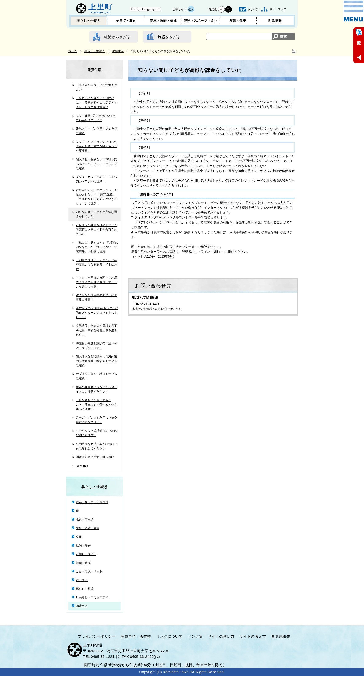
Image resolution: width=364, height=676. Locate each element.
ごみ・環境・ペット (89, 571)
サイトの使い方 (221, 636)
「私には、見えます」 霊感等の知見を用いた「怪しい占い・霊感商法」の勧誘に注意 (97, 247)
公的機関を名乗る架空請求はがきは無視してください (96, 446)
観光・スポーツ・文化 (200, 20)
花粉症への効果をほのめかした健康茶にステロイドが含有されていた (96, 229)
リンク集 (195, 636)
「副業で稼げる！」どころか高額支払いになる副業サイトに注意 (96, 264)
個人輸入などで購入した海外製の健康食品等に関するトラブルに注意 (96, 361)
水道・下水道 (85, 519)
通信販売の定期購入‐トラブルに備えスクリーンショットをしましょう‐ (97, 313)
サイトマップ (278, 9)
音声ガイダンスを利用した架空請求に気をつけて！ (96, 420)
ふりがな (252, 9)
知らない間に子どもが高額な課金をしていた (96, 214)
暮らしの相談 (85, 588)
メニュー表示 (353, 11)
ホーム (72, 51)
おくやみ (82, 580)
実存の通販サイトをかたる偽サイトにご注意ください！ (96, 389)
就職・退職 (83, 562)
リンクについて (169, 636)
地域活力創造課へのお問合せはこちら (157, 309)
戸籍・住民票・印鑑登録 (92, 502)
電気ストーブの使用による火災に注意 (96, 131)
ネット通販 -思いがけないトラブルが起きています (96, 118)
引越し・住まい (86, 554)
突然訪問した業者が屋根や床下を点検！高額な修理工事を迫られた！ (96, 330)
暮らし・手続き (88, 20)
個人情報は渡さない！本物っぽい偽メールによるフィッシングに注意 (96, 164)
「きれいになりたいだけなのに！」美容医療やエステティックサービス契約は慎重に (96, 102)
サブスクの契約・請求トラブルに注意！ (96, 376)
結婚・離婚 (83, 545)
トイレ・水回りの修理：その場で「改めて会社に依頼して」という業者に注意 (96, 282)
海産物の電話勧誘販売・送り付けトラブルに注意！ (96, 345)
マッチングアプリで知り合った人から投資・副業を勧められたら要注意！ (96, 146)
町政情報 (275, 20)
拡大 (191, 9)
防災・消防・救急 (87, 528)
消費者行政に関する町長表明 (95, 457)
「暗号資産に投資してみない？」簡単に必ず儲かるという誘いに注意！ (96, 404)
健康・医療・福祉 (163, 20)
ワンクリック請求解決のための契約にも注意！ (96, 433)
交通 (79, 536)
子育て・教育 (126, 20)
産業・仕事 (237, 20)
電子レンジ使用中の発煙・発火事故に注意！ (96, 297)
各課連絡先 (280, 636)
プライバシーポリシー (97, 636)
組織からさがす (117, 37)
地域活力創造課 (145, 297)
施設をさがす (169, 37)
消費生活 (118, 51)
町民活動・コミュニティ (92, 597)
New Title (82, 465)
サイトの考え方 (253, 636)
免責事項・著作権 (136, 636)
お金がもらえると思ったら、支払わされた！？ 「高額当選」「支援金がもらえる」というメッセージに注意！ (96, 196)
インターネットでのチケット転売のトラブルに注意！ (96, 179)
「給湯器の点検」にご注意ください (96, 87)
